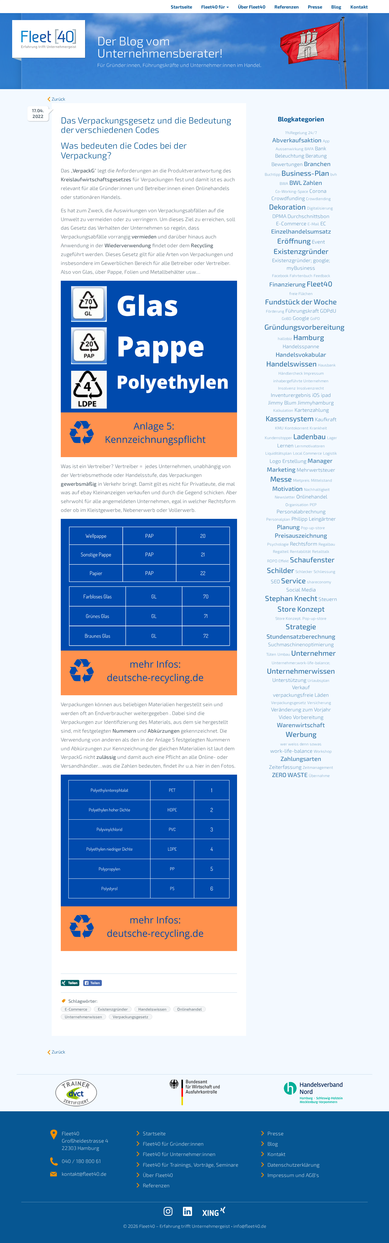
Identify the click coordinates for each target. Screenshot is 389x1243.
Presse (315, 6)
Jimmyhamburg (316, 402)
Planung (288, 526)
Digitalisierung (320, 208)
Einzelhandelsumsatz (301, 231)
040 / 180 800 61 (81, 1161)
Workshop (323, 751)
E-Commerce (76, 1009)
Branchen (317, 163)
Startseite (181, 6)
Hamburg (308, 337)
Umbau (283, 654)
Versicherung (319, 702)
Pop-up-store (313, 527)
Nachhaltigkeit (317, 489)
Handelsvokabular (301, 354)
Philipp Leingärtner (313, 519)
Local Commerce (307, 453)
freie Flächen (301, 293)
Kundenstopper (278, 437)
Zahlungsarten (301, 758)
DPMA (279, 216)
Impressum (314, 373)
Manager (320, 460)
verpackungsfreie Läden (301, 695)
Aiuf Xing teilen (70, 983)
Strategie (301, 626)
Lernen (285, 445)
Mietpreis (301, 480)
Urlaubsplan (318, 680)
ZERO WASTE (290, 774)
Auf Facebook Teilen (92, 983)
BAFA (309, 148)
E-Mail (313, 223)
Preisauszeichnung (301, 535)
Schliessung (324, 571)
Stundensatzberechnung (301, 636)
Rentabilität (300, 551)
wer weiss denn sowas (301, 743)
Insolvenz (287, 388)
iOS (316, 395)
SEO (275, 581)
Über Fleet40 (251, 6)
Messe (281, 478)
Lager (332, 437)
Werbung (301, 734)
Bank (320, 148)
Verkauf (301, 687)
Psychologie (278, 544)
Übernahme (319, 775)
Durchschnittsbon (308, 216)
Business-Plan (305, 172)
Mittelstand (321, 480)
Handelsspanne (301, 346)
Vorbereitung (308, 717)
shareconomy (319, 581)
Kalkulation (283, 410)
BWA (284, 183)
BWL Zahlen (305, 182)
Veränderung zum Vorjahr (301, 709)
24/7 (312, 132)
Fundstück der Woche (301, 301)
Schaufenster (312, 559)
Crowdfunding (288, 198)
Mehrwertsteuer (316, 470)
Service (293, 580)
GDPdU (328, 310)
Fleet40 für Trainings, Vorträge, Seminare (190, 1164)
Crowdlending (318, 198)
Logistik (330, 453)
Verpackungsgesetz (130, 1016)
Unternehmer (313, 652)
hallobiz (285, 338)
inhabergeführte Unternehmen (301, 380)
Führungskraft (302, 310)
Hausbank (327, 365)
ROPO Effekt (278, 560)
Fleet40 (319, 283)
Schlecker (303, 571)
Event (318, 241)
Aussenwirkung (289, 148)
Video (285, 717)
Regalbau (326, 544)
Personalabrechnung (301, 511)
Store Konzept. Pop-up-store (300, 618)
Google (301, 318)
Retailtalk (320, 551)
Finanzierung (287, 284)
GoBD (286, 318)
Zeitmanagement (318, 767)
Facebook (280, 275)
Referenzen (286, 6)
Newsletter (285, 497)
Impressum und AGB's (293, 1175)
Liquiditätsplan (278, 453)
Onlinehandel (189, 1009)
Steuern (327, 599)
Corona (317, 191)
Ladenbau (309, 436)
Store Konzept (301, 608)
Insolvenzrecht (310, 388)
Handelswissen (152, 1009)
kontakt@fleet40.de (84, 1174)
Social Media (301, 589)
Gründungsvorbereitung (304, 326)
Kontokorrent (296, 427)
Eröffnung (294, 240)
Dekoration (287, 206)
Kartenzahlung (311, 410)
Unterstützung (289, 680)
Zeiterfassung (285, 767)
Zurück (58, 99)
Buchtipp (272, 174)
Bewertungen (287, 164)
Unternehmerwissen (83, 1016)
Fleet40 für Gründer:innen (173, 1144)
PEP (313, 504)
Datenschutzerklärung (293, 1164)
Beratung (316, 155)
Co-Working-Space (291, 191)
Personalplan (278, 519)
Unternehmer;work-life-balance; (301, 662)
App (326, 140)
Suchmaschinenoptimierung (301, 644)
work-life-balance (291, 751)
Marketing (281, 469)
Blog (336, 6)
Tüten (271, 654)
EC (323, 223)
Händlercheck (290, 373)
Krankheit (318, 427)
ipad (326, 395)
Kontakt (359, 6)
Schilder (280, 570)
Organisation (296, 504)
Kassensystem (290, 418)
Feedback (322, 275)
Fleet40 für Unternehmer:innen (179, 1154)
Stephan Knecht (291, 598)
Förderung (275, 311)
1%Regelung (296, 132)
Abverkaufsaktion (297, 140)
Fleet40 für (213, 6)
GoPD (315, 318)
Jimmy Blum (282, 402)
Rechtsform (303, 543)
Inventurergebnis (291, 395)
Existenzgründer (113, 1009)
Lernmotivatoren (310, 445)
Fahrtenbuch (301, 275)
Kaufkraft (325, 419)
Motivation (287, 488)
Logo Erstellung (288, 461)
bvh (333, 174)
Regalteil (281, 551)
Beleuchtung (289, 155)
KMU (279, 427)
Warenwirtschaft (301, 724)
